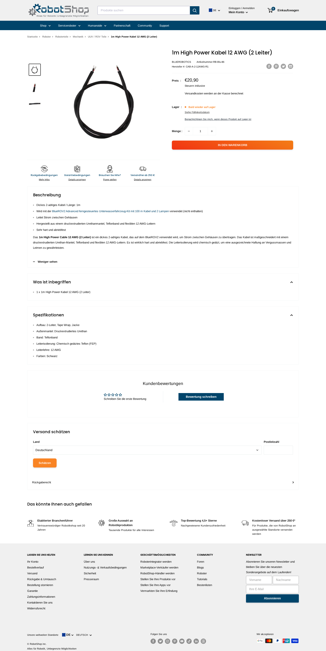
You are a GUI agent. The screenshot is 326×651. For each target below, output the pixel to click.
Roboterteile (61, 36)
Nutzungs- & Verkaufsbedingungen (105, 567)
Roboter (46, 36)
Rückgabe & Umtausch (41, 579)
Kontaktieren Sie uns (40, 602)
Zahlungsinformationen (41, 596)
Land (36, 441)
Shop (43, 25)
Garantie (32, 590)
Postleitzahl (271, 441)
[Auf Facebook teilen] (269, 66)
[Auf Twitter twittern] (283, 66)
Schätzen (45, 462)
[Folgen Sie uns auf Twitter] (160, 641)
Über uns (89, 561)
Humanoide (95, 25)
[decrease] (189, 131)
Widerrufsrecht (36, 608)
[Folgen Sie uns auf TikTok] (189, 641)
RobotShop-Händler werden (157, 573)
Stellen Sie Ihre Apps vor (155, 585)
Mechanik (78, 36)
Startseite (32, 36)
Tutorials (202, 579)
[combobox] (144, 10)
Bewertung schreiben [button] (201, 396)
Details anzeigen (77, 179)
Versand (32, 573)
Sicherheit (90, 573)
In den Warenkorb (232, 145)
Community (145, 25)
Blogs (200, 567)
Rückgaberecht (41, 482)
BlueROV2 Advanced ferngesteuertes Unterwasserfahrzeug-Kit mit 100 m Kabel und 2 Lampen (110, 211)
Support (164, 25)
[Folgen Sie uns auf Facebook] (153, 641)
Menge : (177, 131)
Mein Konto (237, 12)
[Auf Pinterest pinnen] (276, 66)
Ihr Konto (32, 561)
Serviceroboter (67, 25)
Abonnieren (272, 598)
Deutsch (82, 634)
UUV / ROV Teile (97, 36)
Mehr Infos (44, 179)
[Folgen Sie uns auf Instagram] (167, 641)
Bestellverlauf (35, 567)
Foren (200, 561)
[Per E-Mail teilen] (290, 66)
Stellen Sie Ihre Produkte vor (157, 579)
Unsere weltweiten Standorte (42, 634)
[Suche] (194, 10)
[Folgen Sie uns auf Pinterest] (174, 641)
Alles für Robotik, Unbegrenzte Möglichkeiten (51, 648)
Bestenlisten (204, 585)
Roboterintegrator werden (155, 561)
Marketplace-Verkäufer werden (159, 567)
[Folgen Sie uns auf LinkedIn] (196, 641)
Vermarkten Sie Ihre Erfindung (158, 590)
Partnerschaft (122, 25)
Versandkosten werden (199, 93)
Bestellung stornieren (40, 585)
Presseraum (91, 579)
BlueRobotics (181, 61)
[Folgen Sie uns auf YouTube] (182, 641)
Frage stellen (110, 179)
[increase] (212, 131)
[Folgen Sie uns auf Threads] (203, 641)
